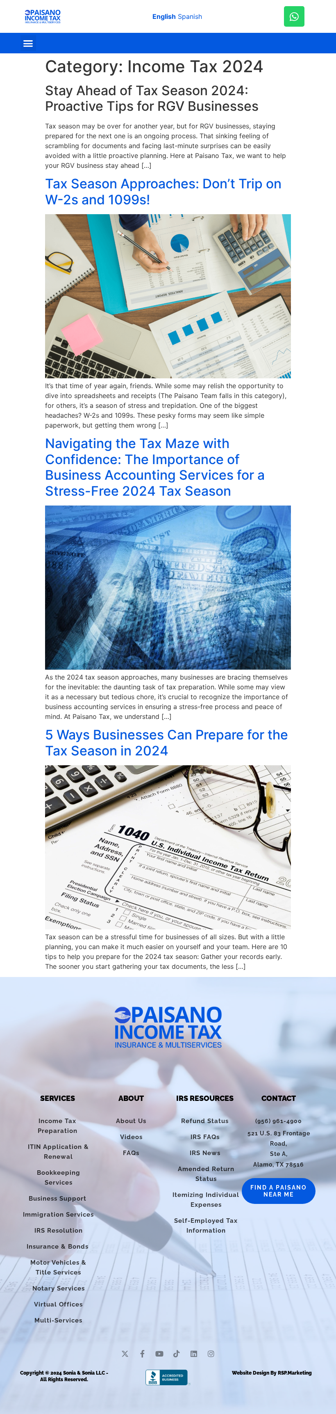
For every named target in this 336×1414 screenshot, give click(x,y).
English (164, 16)
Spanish (190, 16)
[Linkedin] (194, 1353)
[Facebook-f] (142, 1353)
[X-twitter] (125, 1353)
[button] (28, 43)
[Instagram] (211, 1353)
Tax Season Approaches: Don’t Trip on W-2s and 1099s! (163, 191)
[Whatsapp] (294, 16)
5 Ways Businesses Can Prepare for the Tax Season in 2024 (166, 742)
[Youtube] (159, 1353)
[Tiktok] (176, 1353)
